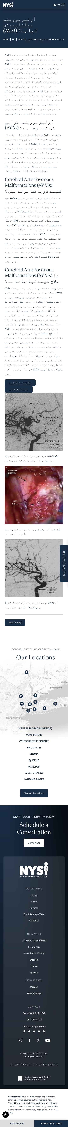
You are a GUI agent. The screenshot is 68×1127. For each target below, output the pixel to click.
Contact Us (34, 842)
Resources (34, 920)
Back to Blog (15, 622)
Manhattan (34, 734)
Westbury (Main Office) (35, 728)
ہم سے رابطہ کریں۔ (18, 389)
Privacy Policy (40, 1064)
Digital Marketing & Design (37, 1078)
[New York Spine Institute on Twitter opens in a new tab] (38, 1040)
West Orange (34, 772)
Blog (21, 39)
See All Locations (34, 793)
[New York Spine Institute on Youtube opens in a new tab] (48, 1040)
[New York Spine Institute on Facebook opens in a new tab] (29, 1040)
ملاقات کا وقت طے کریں (20, 382)
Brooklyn (34, 747)
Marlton (34, 766)
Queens (34, 760)
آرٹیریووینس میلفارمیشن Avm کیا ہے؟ (45, 39)
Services (34, 907)
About (34, 901)
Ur (13, 39)
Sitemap (54, 1064)
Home (6, 39)
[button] (5, 1114)
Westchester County (34, 741)
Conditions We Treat (34, 914)
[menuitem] (20, 1040)
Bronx (33, 753)
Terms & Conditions (20, 1064)
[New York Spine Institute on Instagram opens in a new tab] (20, 1040)
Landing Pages (34, 779)
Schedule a (34, 825)
